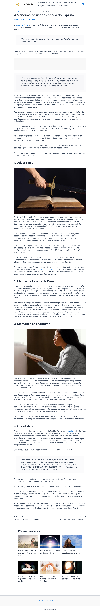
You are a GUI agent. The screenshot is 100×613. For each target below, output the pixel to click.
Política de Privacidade (57, 601)
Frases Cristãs (63, 6)
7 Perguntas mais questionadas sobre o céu (71, 553)
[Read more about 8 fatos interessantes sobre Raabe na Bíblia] (72, 567)
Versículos (51, 6)
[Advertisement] (50, 63)
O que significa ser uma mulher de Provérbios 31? (28, 553)
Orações (41, 6)
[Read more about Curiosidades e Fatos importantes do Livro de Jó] (28, 567)
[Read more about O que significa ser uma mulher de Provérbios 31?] (28, 541)
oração (70, 431)
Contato (38, 601)
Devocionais (57, 3)
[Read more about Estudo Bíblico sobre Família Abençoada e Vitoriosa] (50, 567)
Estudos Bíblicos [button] (70, 3)
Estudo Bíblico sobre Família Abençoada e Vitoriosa (48, 578)
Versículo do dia (44, 3)
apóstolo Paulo (22, 25)
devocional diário (47, 269)
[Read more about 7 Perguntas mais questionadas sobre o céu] (72, 541)
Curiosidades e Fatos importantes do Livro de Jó (27, 578)
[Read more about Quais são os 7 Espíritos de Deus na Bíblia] (50, 541)
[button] (77, 2)
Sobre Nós (45, 601)
